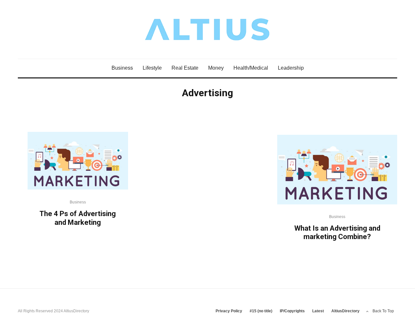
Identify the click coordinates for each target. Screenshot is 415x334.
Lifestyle (152, 68)
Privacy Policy (229, 311)
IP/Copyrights (292, 311)
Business (122, 68)
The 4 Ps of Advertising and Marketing (78, 218)
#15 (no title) (261, 311)
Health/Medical (250, 68)
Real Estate (185, 68)
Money (216, 68)
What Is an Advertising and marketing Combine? (337, 232)
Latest (318, 311)
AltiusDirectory (345, 311)
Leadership (291, 68)
